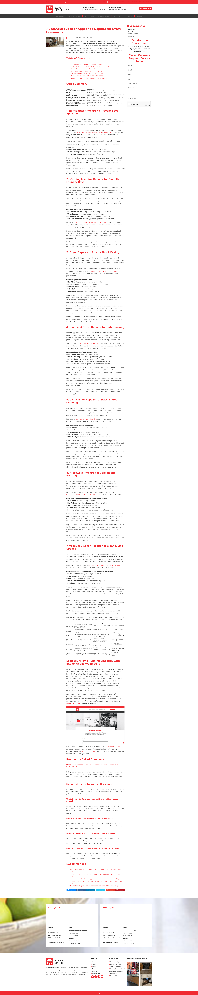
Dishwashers (60, 16)
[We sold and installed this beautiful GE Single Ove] (146, 980)
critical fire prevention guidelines (88, 344)
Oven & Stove (89, 16)
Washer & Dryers (74, 16)
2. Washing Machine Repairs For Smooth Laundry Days (89, 66)
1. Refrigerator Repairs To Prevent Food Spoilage (87, 64)
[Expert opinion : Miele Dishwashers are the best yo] (133, 980)
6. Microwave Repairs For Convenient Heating (86, 76)
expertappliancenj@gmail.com (78, 930)
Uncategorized (132, 34)
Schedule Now (96, 973)
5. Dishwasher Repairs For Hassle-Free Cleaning (87, 73)
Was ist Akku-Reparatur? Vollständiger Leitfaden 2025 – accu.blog (93, 886)
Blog (93, 969)
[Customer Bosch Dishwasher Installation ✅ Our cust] (146, 968)
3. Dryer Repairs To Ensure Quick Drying (84, 69)
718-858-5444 (73, 935)
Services (134, 2)
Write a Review (73, 941)
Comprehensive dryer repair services (104, 271)
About (111, 2)
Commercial (128, 16)
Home (105, 2)
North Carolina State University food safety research (95, 132)
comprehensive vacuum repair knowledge (104, 565)
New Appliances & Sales (122, 2)
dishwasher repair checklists (86, 419)
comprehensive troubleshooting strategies (82, 494)
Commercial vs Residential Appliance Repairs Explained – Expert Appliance (97, 879)
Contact (148, 2)
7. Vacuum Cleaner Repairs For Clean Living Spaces (88, 78)
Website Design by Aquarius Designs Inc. (99, 993)
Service (130, 31)
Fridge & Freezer (103, 16)
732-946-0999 (127, 935)
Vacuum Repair (114, 973)
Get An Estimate (145, 8)
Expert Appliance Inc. (112, 747)
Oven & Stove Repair (115, 966)
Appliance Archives (73, 703)
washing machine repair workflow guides (91, 222)
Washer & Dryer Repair (116, 964)
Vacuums (117, 16)
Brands (139, 16)
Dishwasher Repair (115, 962)
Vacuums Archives (88, 751)
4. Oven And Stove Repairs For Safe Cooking (85, 71)
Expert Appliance (91, 37)
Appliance (131, 29)
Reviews (141, 2)
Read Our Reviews (74, 943)
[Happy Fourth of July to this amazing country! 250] (133, 968)
